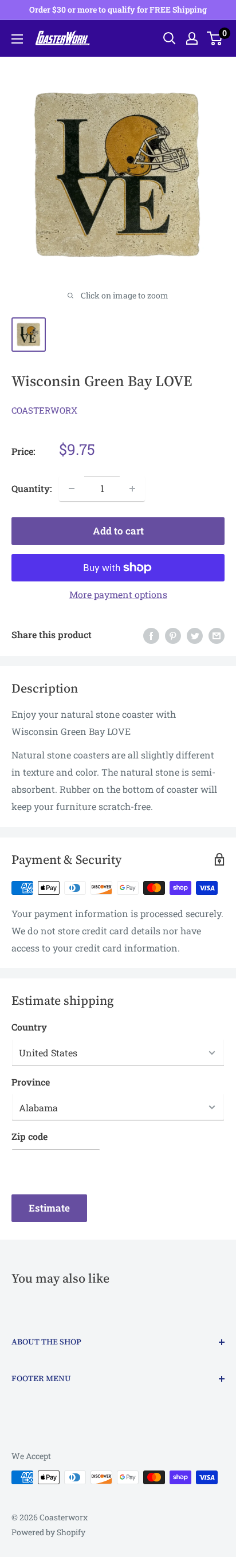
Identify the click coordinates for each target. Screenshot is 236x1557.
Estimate (49, 1207)
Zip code (29, 1136)
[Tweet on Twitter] (195, 635)
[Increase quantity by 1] (132, 489)
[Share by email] (217, 635)
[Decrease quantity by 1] (72, 489)
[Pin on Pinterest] (173, 635)
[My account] (192, 38)
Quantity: (31, 488)
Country (29, 1027)
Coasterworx (44, 410)
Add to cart (118, 530)
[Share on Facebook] (151, 635)
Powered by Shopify (48, 1532)
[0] (215, 38)
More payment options (118, 594)
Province (30, 1082)
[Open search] (169, 38)
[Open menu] (17, 39)
